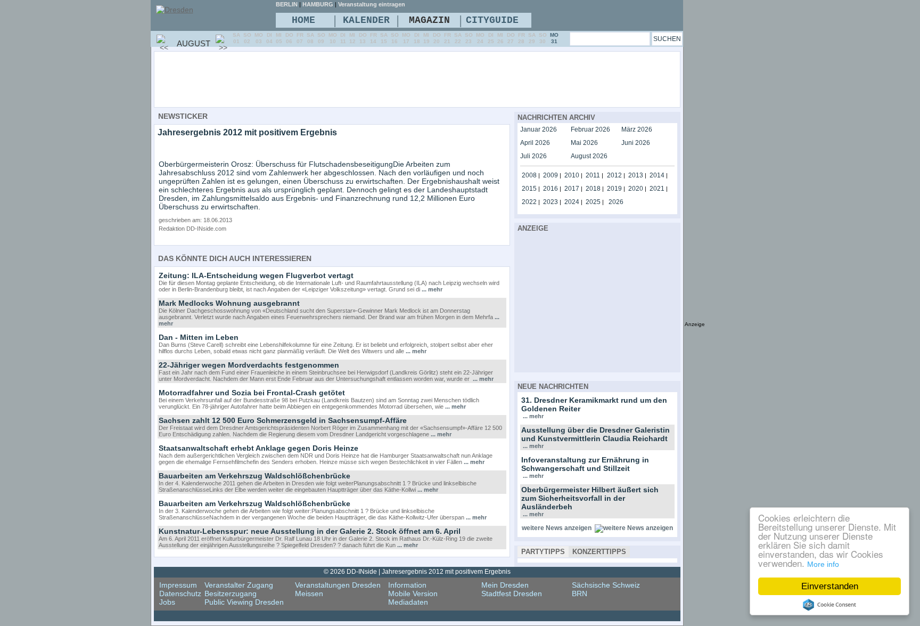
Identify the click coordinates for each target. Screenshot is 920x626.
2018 (593, 188)
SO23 (469, 38)
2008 (529, 175)
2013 (635, 175)
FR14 (373, 38)
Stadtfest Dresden (511, 593)
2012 (614, 175)
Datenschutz (180, 593)
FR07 (300, 38)
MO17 (406, 38)
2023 (550, 202)
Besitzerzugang (230, 593)
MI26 (500, 38)
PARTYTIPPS (543, 552)
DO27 (511, 38)
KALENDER (366, 20)
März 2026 (636, 129)
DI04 (269, 38)
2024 (571, 202)
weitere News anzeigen (557, 528)
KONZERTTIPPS (599, 552)
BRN (579, 593)
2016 (550, 188)
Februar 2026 (590, 129)
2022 (529, 202)
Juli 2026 (533, 156)
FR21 (447, 38)
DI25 (491, 38)
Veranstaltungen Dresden (338, 585)
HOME (303, 20)
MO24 (480, 38)
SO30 (543, 38)
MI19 (426, 38)
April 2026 (535, 143)
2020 (635, 188)
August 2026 (589, 156)
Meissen (309, 593)
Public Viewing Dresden (244, 602)
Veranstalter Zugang (238, 585)
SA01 (236, 38)
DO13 (363, 38)
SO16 (395, 38)
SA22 (458, 38)
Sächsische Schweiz (606, 585)
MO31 (554, 38)
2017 (571, 188)
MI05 (279, 38)
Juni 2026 (635, 143)
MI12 (352, 38)
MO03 (258, 38)
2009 (550, 175)
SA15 (384, 38)
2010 (571, 175)
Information (407, 585)
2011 (593, 175)
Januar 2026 (538, 129)
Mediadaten (408, 602)
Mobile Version (413, 593)
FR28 (521, 38)
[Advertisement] (446, 79)
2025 (593, 202)
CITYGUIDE (492, 20)
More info (823, 564)
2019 (614, 188)
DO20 (437, 38)
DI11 (343, 38)
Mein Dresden (505, 585)
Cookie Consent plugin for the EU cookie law (829, 605)
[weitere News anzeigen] (634, 528)
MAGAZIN (429, 20)
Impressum (178, 585)
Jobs (167, 602)
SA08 (310, 38)
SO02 (247, 38)
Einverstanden (829, 586)
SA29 (532, 38)
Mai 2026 (584, 143)
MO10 (332, 38)
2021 (657, 188)
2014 (657, 175)
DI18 (417, 38)
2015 (529, 188)
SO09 (321, 38)
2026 (616, 202)
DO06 (289, 38)
